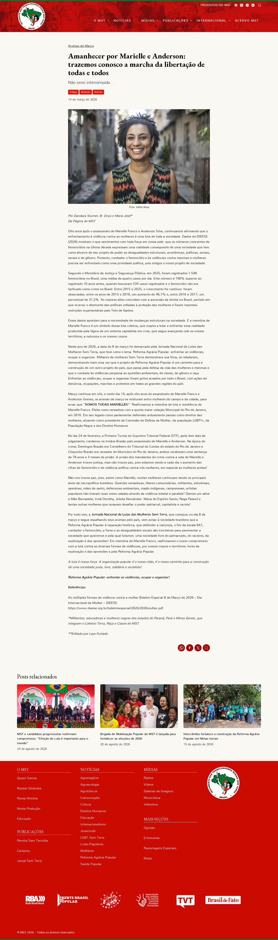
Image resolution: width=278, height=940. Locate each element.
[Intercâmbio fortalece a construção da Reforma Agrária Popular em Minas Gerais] (222, 706)
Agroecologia (89, 784)
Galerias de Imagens (158, 791)
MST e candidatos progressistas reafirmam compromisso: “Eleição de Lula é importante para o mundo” (52, 739)
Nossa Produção (28, 808)
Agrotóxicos (88, 791)
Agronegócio (89, 778)
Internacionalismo (93, 824)
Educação (24, 818)
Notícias (122, 20)
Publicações (175, 20)
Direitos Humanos (93, 811)
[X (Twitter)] (241, 5)
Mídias (148, 20)
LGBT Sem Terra (92, 837)
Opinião (149, 827)
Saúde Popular (91, 864)
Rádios (148, 778)
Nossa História (27, 798)
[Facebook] (236, 5)
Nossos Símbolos (29, 788)
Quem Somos (27, 778)
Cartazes (23, 850)
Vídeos (148, 784)
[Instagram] (247, 5)
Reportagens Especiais (160, 848)
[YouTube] (253, 5)
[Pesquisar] (259, 5)
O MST (99, 20)
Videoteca (151, 804)
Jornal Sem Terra (29, 860)
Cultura (85, 804)
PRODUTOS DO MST (216, 5)
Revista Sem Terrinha (32, 840)
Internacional (211, 20)
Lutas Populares (91, 844)
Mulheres (85, 92)
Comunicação (90, 797)
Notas (148, 858)
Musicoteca (152, 797)
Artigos (73, 92)
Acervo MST (247, 20)
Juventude (88, 831)
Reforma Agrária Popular (98, 857)
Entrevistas (152, 838)
